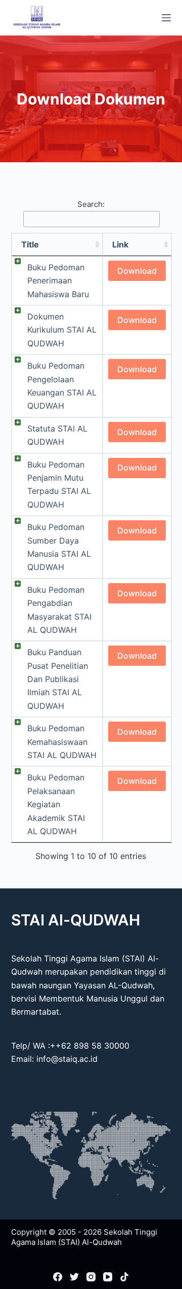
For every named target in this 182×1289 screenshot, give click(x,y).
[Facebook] (57, 1276)
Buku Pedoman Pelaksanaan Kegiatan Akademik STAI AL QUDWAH (56, 804)
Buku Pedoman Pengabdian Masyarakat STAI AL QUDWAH (59, 610)
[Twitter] (74, 1276)
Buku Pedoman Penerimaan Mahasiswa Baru (58, 280)
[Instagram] (91, 1276)
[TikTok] (124, 1276)
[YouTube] (107, 1276)
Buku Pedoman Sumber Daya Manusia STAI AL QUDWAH (59, 547)
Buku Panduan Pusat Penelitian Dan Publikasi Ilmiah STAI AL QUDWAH (57, 679)
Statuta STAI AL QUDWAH (57, 435)
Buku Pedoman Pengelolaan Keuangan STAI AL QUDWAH (62, 386)
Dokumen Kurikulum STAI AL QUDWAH (62, 329)
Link (120, 244)
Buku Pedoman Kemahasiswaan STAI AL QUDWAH (62, 741)
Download (137, 271)
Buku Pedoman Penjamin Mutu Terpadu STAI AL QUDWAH (59, 484)
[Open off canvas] (166, 17)
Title (30, 244)
